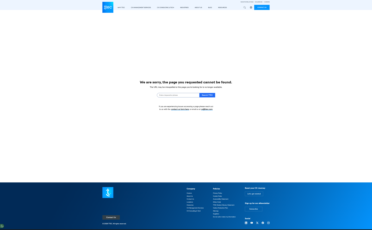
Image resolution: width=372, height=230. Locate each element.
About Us (190, 196)
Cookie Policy (217, 196)
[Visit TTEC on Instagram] (268, 223)
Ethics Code (217, 202)
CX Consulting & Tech (194, 211)
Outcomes (190, 205)
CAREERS (267, 2)
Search (244, 7)
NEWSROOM (258, 2)
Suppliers (216, 214)
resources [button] (222, 7)
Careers (189, 193)
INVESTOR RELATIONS (247, 2)
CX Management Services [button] (141, 7)
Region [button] (251, 7)
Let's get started (254, 194)
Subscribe (253, 209)
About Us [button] (198, 7)
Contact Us (111, 217)
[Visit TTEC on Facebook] (263, 223)
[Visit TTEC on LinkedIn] (246, 223)
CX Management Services (195, 208)
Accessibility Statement (220, 199)
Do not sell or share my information (224, 217)
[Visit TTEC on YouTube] (252, 223)
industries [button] (184, 7)
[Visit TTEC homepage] (107, 192)
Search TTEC (207, 95)
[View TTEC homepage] (107, 7)
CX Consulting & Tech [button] (165, 7)
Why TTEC (121, 7)
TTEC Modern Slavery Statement (223, 205)
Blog (210, 7)
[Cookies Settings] (2, 226)
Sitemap (215, 211)
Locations (190, 202)
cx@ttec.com (207, 109)
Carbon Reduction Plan (220, 208)
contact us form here (180, 109)
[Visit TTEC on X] (257, 223)
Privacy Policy (217, 193)
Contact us (261, 7)
